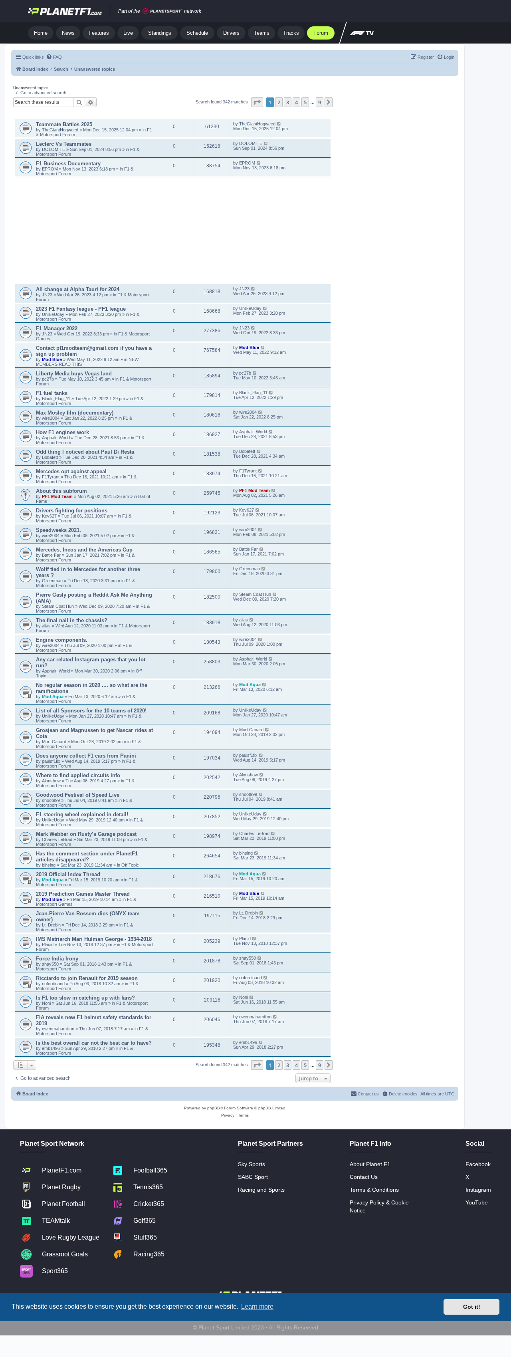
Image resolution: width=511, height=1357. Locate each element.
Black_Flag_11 (56, 398)
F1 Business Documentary (68, 164)
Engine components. (61, 640)
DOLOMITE (54, 149)
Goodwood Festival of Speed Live (77, 795)
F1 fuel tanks (51, 393)
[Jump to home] (65, 11)
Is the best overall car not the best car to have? (94, 1043)
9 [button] (319, 102)
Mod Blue (52, 359)
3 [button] (287, 102)
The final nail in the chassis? (71, 620)
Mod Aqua (52, 696)
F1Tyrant (51, 476)
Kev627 (50, 516)
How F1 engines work (62, 432)
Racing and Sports (261, 1189)
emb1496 (51, 1048)
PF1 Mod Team (58, 496)
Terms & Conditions (374, 1189)
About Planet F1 (370, 1164)
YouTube (476, 1202)
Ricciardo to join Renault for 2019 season (87, 978)
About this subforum (61, 491)
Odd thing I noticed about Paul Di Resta (85, 452)
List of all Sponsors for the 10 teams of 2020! (91, 711)
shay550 (50, 964)
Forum (320, 33)
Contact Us (364, 1177)
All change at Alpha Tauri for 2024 (77, 289)
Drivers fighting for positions (71, 511)
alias (47, 625)
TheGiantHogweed (60, 129)
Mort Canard (54, 741)
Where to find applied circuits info (78, 775)
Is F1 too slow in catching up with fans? (85, 998)
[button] (257, 102)
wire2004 (50, 418)
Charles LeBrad (57, 839)
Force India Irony (57, 959)
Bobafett (50, 457)
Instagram (478, 1189)
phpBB (213, 1108)
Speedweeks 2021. (58, 530)
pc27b (48, 379)
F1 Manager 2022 (56, 328)
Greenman (53, 580)
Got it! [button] (471, 1306)
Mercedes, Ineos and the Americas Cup (84, 550)
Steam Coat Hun (58, 606)
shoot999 (51, 800)
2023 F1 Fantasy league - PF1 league (81, 309)
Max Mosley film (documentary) (74, 413)
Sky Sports (251, 1164)
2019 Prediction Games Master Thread (83, 894)
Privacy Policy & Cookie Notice (379, 1206)
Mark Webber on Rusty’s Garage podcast (86, 834)
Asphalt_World (56, 437)
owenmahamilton (58, 1028)
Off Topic (130, 865)
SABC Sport (253, 1177)
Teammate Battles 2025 (64, 124)
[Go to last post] (279, 123)
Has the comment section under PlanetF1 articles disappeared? (87, 857)
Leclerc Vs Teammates (63, 144)
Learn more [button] (257, 1306)
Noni (46, 1003)
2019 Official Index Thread (68, 874)
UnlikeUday (53, 314)
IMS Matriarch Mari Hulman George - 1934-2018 (94, 939)
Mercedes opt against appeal (71, 471)
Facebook (478, 1164)
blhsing (49, 865)
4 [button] (296, 102)
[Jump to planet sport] (162, 11)
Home (41, 33)
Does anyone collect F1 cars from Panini (86, 756)
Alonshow (51, 780)
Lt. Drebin (51, 925)
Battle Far (52, 555)
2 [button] (278, 102)
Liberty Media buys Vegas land (74, 374)
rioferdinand (53, 983)
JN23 (47, 294)
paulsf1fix (51, 761)
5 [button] (305, 102)
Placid (47, 944)
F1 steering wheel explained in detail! (82, 814)
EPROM (50, 169)
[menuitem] (54, 57)
